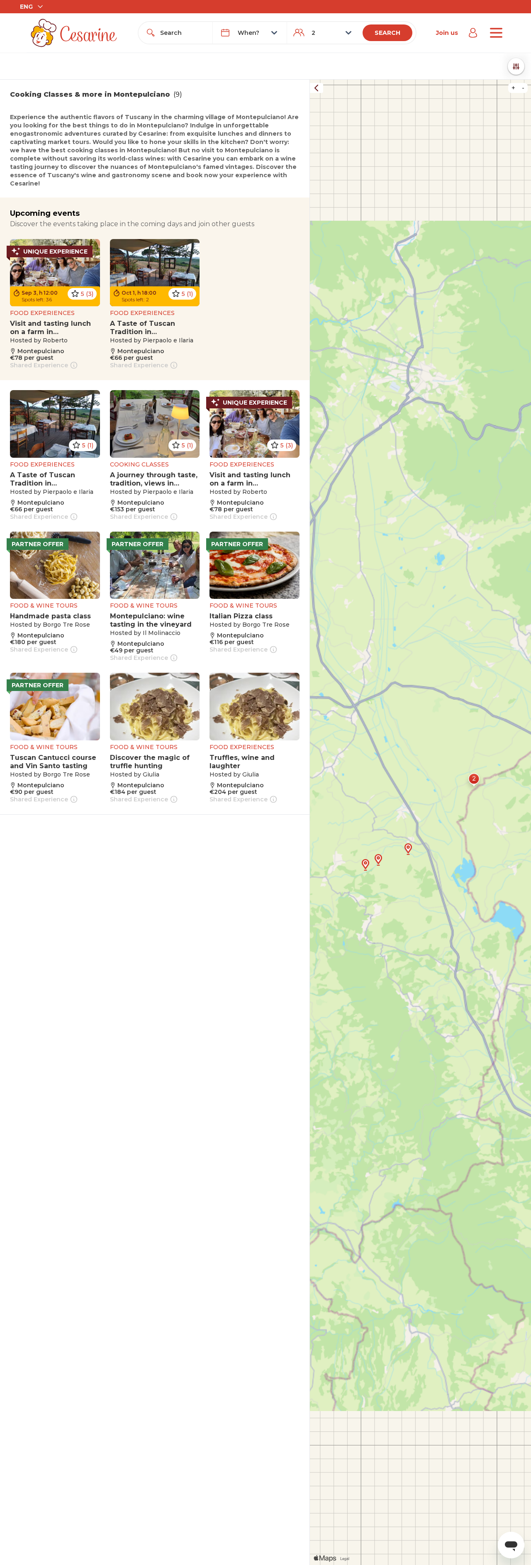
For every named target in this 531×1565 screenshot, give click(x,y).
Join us (447, 33)
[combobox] (183, 33)
